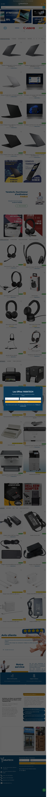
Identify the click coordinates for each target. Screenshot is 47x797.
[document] (23, 398)
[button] (40, 388)
